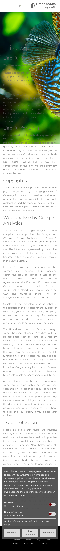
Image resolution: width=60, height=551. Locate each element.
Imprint (15, 544)
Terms (47, 540)
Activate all (48, 532)
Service (28, 540)
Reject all (12, 532)
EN (21, 6)
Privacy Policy (30, 544)
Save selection (30, 532)
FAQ (38, 540)
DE (17, 6)
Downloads (15, 540)
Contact (44, 544)
